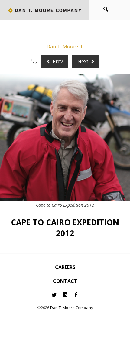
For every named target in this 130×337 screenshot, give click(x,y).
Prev (57, 61)
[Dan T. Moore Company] (44, 10)
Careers (65, 267)
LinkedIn (65, 295)
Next (83, 61)
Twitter (54, 295)
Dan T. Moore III (65, 46)
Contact (65, 281)
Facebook (75, 295)
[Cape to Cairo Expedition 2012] (65, 137)
